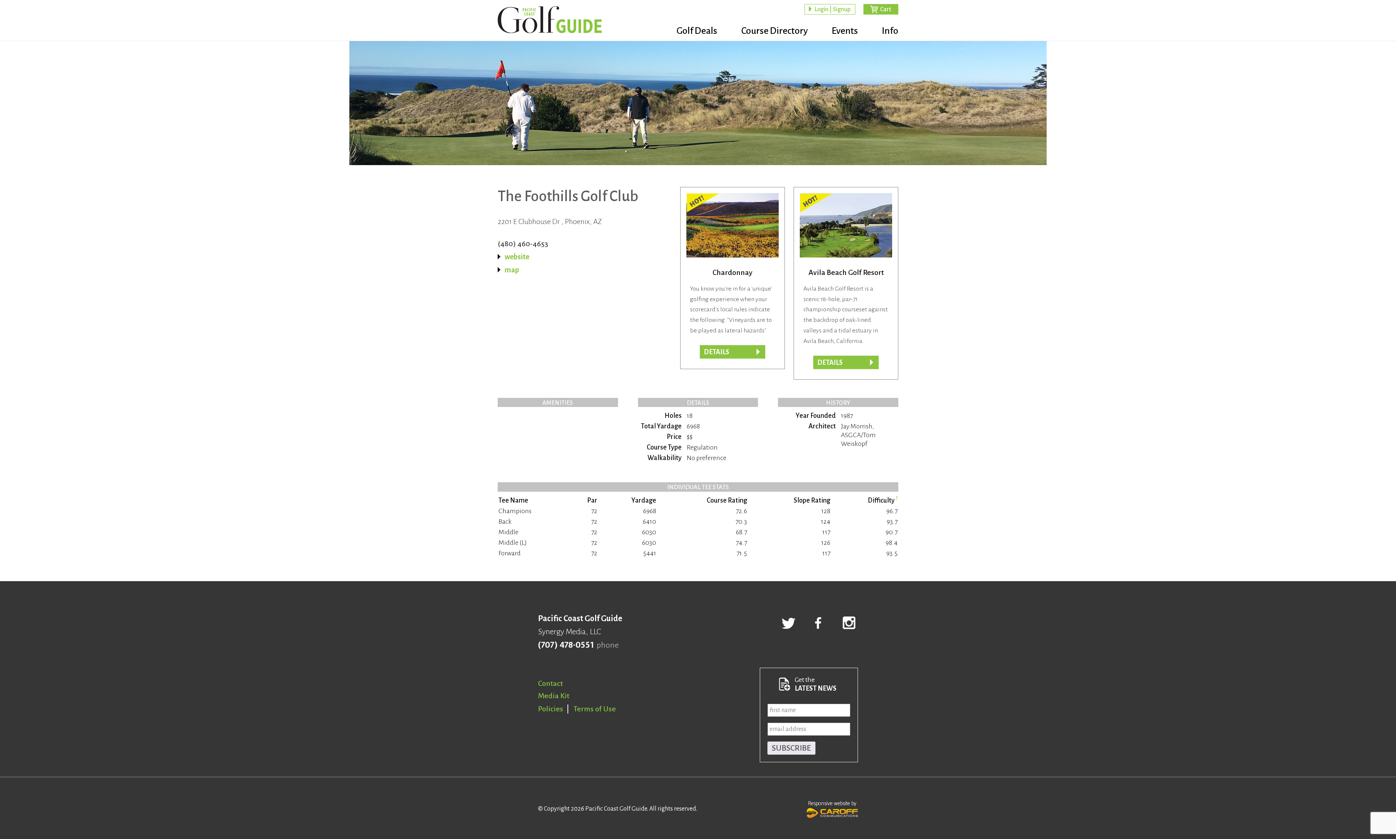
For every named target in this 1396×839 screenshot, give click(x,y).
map (512, 270)
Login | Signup (832, 9)
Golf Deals (697, 31)
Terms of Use (595, 709)
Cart (885, 9)
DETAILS (830, 362)
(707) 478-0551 (566, 645)
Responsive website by (832, 803)
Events (845, 31)
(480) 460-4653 (523, 244)
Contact (550, 683)
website (517, 257)
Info (890, 31)
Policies (550, 709)
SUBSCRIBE (791, 748)
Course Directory (774, 31)
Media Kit (553, 696)
